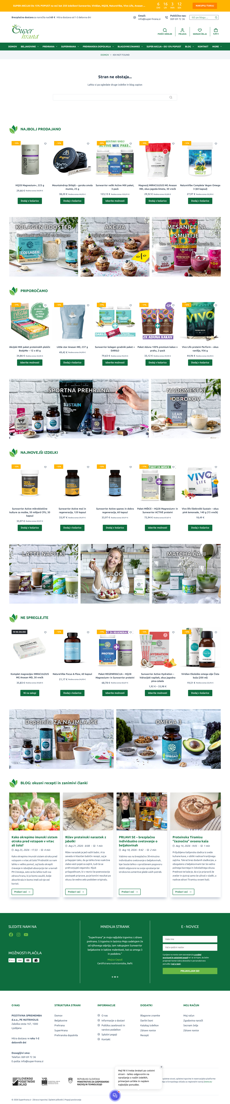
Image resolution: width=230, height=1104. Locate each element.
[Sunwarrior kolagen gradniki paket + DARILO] (115, 320)
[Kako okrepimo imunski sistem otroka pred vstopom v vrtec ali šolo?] (34, 811)
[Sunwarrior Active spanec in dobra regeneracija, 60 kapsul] (115, 482)
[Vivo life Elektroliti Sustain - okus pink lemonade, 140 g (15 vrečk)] (200, 482)
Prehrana (48, 46)
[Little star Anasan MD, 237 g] (72, 320)
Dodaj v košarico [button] (30, 200)
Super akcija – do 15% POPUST (164, 46)
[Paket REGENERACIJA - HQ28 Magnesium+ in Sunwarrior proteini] (115, 647)
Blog (188, 46)
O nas (105, 1015)
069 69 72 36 (177, 19)
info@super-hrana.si (149, 19)
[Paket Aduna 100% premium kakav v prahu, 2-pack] (157, 320)
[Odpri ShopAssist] (115, 1095)
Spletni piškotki (56, 1100)
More (215, 46)
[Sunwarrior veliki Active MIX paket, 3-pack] (115, 159)
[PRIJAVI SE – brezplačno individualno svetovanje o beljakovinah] (142, 811)
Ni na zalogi (29, 693)
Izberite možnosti (115, 200)
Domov (12, 46)
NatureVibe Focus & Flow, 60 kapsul (72, 674)
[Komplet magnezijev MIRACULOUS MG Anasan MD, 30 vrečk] (29, 647)
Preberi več (23, 892)
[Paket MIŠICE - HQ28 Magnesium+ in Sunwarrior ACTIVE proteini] (157, 482)
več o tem (175, 964)
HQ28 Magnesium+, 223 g (29, 185)
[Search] (171, 97)
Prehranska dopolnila (97, 46)
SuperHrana (68, 46)
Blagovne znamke (129, 46)
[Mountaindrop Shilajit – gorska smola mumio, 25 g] (72, 159)
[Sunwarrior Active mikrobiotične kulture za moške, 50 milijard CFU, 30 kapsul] (29, 482)
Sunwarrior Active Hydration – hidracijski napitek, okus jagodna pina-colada (157, 677)
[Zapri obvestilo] (161, 1067)
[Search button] (216, 17)
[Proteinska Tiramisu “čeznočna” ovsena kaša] (195, 811)
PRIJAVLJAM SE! (190, 971)
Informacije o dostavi (113, 1020)
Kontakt (203, 46)
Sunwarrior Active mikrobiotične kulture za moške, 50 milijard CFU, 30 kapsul (29, 512)
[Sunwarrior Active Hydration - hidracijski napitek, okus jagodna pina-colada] (157, 647)
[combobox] (201, 17)
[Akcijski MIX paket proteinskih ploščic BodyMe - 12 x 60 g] (29, 320)
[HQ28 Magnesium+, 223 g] (29, 159)
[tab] (112, 977)
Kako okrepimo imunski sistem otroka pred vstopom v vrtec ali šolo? (34, 841)
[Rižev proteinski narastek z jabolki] (88, 811)
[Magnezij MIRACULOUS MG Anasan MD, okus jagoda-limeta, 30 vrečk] (157, 159)
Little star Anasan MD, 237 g (72, 347)
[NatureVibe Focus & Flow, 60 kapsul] (72, 647)
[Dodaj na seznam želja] (45, 143)
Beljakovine (28, 46)
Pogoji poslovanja (73, 1100)
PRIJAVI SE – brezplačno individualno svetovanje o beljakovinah (138, 841)
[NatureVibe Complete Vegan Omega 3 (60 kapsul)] (200, 159)
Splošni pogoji (109, 1034)
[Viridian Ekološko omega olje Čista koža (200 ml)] (200, 647)
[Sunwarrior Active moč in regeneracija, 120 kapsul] (72, 482)
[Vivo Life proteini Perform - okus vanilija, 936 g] (200, 320)
